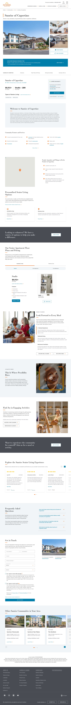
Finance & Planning (39, 682)
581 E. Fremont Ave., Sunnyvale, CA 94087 (16, 82)
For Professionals (57, 670)
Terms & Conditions (23, 592)
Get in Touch (57, 92)
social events (35, 141)
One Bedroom (35, 268)
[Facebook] (4, 695)
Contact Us (5, 690)
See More (9, 486)
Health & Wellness (39, 675)
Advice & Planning (52, 6)
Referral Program (6, 687)
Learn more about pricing (17, 283)
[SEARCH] (63, 2)
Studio (15, 268)
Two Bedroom (56, 268)
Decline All (63, 702)
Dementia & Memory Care (41, 680)
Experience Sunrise (32, 6)
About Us (5, 670)
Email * (8, 556)
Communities (10, 10)
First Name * (9, 551)
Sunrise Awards (6, 682)
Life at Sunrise (22, 672)
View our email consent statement (12, 597)
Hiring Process (22, 677)
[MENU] (67, 2)
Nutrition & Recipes (39, 672)
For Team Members (23, 682)
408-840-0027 (53, 86)
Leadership (5, 677)
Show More (35, 148)
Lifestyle (37, 677)
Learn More (9, 641)
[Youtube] (17, 695)
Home (4, 10)
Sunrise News (38, 685)
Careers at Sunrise (24, 670)
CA (15, 10)
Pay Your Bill (60, 96)
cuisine (59, 137)
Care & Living (42, 6)
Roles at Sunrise (22, 680)
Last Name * (24, 551)
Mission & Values (6, 675)
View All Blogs (38, 687)
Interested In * (8, 563)
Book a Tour (16, 300)
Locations (5, 680)
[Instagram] (9, 695)
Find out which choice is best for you (12, 204)
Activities (30, 137)
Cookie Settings (41, 702)
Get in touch (59, 62)
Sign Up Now (56, 234)
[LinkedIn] (13, 695)
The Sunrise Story (6, 672)
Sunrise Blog (39, 670)
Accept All (52, 702)
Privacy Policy (15, 592)
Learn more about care (25, 94)
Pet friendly (9, 143)
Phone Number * (10, 560)
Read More (9, 218)
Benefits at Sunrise (23, 675)
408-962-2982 (53, 88)
